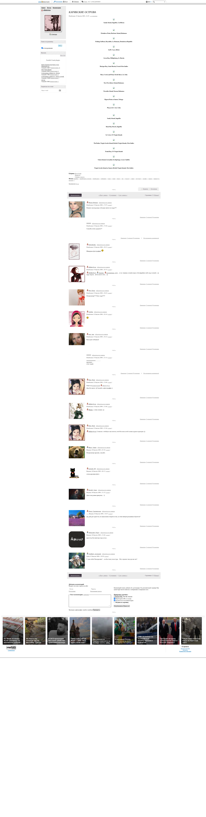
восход (127, 178)
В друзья (54, 34)
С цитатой (149, 217)
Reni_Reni (92, 380)
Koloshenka (92, 245)
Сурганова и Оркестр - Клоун (50, 73)
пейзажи (103, 178)
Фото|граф (78, 173)
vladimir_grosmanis (95, 554)
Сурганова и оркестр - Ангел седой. (52, 76)
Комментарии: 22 (55, 67)
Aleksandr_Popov (94, 532)
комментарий (96, 385)
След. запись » (123, 195)
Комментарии (57, 7)
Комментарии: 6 (54, 71)
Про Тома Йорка (46, 69)
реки (113, 178)
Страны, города (79, 177)
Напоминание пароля (96, 591)
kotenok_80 (92, 469)
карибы (76, 178)
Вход (66, 1)
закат (132, 178)
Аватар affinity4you (53, 23)
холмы (145, 178)
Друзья (49, 7)
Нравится (145, 189)
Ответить (143, 217)
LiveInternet (44, 2)
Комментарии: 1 (54, 81)
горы (109, 178)
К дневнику (113, 195)
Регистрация (59, 1)
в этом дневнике (48, 48)
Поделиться (154, 189)
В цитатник (155, 217)
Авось (85, 1)
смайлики (86, 594)
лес (123, 178)
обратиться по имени (105, 202)
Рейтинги (76, 1)
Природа (77, 175)
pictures (71, 180)
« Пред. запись (103, 195)
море (118, 178)
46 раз (77, 184)
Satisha (91, 312)
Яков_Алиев (92, 447)
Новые (156, 195)
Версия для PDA (185, 648)
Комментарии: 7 (55, 78)
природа (156, 178)
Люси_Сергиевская (95, 511)
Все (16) (62, 55)
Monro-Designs (93, 202)
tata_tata (91, 334)
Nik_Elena (92, 290)
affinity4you (42, 10)
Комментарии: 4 (54, 74)
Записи (43, 7)
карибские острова (85, 178)
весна (43, 80)
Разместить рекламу (185, 651)
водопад (138, 178)
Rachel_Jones (93, 490)
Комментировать (75, 195)
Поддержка (147, 2)
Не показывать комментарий (151, 238)
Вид (149, 2)
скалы (150, 178)
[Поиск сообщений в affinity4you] (60, 46)
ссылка (109, 205)
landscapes (96, 178)
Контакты (185, 650)
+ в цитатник (93, 16)
